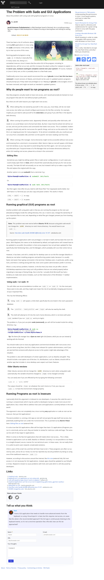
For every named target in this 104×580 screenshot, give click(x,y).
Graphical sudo (13, 476)
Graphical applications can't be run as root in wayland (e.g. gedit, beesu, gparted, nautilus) (36, 482)
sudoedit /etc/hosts (28, 176)
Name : (10, 532)
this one (50, 458)
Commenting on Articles (34, 568)
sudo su (25, 330)
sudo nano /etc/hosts (29, 185)
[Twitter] (89, 59)
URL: (9, 538)
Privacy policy (22, 568)
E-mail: (45, 532)
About (3, 568)
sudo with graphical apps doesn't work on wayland (23, 480)
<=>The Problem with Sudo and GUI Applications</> (86, 76)
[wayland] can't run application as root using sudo (23, 478)
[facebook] (10, 497)
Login (40, 3)
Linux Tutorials (84, 55)
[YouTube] (94, 59)
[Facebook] (78, 59)
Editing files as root (16, 423)
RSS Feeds (46, 568)
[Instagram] (84, 59)
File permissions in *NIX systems (85, 12)
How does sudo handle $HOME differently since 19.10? (32, 233)
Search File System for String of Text (86, 23)
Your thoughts (12, 544)
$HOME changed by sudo (16, 489)
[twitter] (17, 497)
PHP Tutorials (15, 7)
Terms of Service (11, 568)
